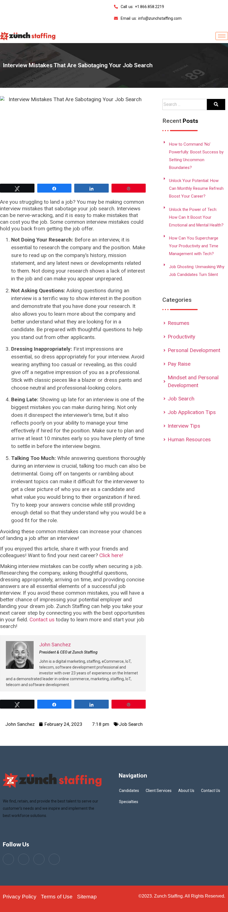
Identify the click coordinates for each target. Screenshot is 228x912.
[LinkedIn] (38, 859)
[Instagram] (54, 859)
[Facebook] (8, 859)
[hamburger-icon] (221, 36)
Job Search (131, 724)
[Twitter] (23, 859)
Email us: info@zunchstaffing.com (151, 18)
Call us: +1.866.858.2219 (142, 6)
